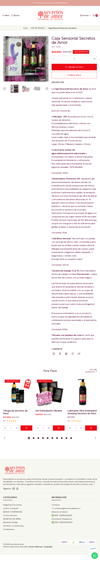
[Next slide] (46, 89)
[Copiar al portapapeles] (79, 353)
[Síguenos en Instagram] (13, 488)
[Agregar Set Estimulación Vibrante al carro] (59, 428)
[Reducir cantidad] (54, 59)
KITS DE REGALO (38, 28)
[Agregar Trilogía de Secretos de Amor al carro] (26, 428)
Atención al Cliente (60, 512)
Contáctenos (8, 529)
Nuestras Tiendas (10, 522)
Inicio (25, 28)
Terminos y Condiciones (13, 526)
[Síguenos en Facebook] (17, 488)
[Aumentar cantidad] (94, 59)
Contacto (56, 505)
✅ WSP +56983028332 (62, 515)
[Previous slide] (5, 89)
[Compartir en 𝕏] (60, 353)
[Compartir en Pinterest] (72, 353)
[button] (28, 438)
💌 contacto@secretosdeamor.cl (66, 508)
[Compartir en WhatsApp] (66, 353)
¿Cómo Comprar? (11, 508)
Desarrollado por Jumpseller (41, 547)
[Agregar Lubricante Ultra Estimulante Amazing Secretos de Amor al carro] (91, 428)
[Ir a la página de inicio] (50, 15)
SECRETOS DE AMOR (12, 519)
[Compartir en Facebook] (54, 353)
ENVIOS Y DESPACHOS (12, 512)
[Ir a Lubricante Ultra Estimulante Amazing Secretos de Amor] (82, 392)
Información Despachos (62, 519)
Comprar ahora (74, 75)
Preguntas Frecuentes (12, 505)
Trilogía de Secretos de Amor (15, 412)
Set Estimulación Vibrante (48, 410)
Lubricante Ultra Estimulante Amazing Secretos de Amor (82, 412)
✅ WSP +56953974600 (62, 522)
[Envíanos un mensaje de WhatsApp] (94, 555)
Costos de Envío (10, 515)
